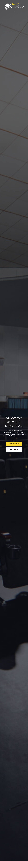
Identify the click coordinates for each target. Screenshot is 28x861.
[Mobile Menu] (14, 12)
